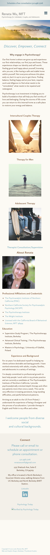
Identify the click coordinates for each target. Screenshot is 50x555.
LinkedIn (25, 488)
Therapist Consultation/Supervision (25, 247)
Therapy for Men (25, 159)
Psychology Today (25, 504)
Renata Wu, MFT (21, 15)
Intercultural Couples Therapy (25, 115)
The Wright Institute (14, 316)
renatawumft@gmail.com (25, 462)
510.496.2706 (25, 459)
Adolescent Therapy (25, 203)
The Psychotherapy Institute (17, 312)
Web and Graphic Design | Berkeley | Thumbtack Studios (19, 551)
